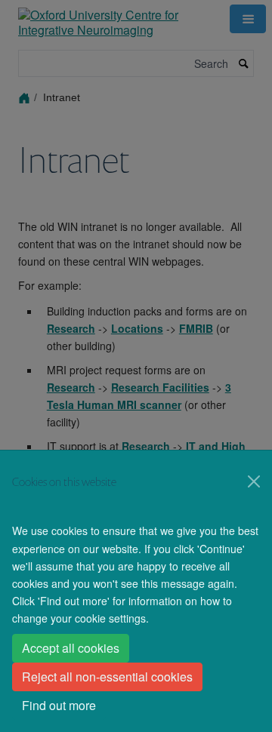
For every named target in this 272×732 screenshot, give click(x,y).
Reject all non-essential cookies (107, 676)
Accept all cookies (70, 648)
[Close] (254, 481)
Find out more (59, 705)
